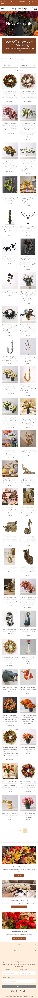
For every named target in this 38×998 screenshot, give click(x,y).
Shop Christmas (19, 938)
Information (19, 950)
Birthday (23, 970)
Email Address (8, 978)
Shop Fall (19, 875)
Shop (19, 944)
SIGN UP (19, 987)
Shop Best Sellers (19, 907)
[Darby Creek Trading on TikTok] (24, 991)
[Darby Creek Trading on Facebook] (16, 991)
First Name (6, 970)
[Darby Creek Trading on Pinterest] (20, 991)
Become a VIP (19, 957)
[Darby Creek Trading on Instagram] (12, 991)
